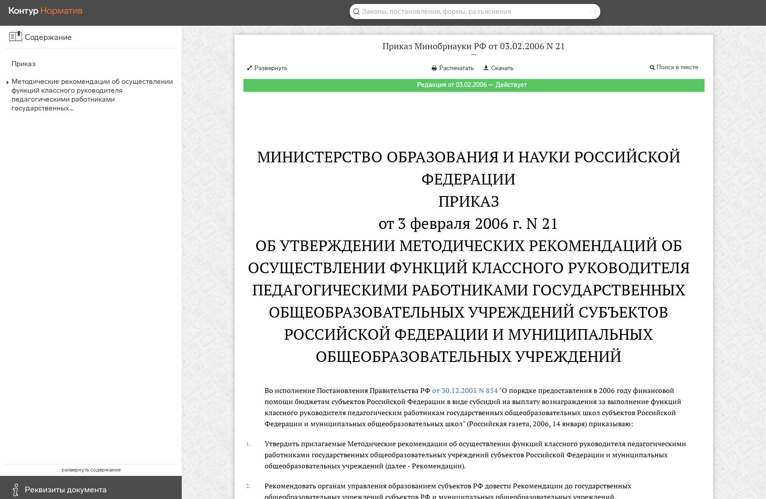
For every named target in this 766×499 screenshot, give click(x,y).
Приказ (23, 63)
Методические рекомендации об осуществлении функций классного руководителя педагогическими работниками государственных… (92, 94)
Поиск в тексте (677, 67)
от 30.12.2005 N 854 (465, 390)
